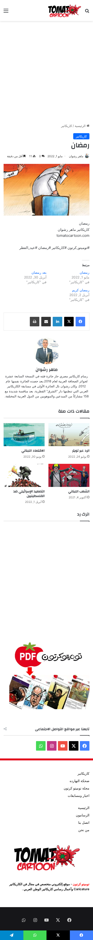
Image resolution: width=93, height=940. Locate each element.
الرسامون (82, 815)
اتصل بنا (83, 822)
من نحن (83, 830)
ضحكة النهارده (79, 781)
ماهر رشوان (76, 156)
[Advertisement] (46, 72)
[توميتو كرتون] (64, 10)
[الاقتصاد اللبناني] (24, 434)
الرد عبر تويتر (80, 451)
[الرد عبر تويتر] (68, 434)
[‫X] (69, 321)
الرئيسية (81, 126)
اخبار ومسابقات (78, 796)
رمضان (84, 272)
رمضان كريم (80, 290)
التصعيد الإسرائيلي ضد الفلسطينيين (29, 493)
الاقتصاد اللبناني (33, 451)
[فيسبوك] (80, 321)
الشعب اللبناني (78, 491)
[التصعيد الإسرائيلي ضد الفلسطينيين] (24, 475)
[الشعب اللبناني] (68, 475)
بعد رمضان (38, 272)
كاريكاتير (66, 126)
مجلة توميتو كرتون (76, 788)
